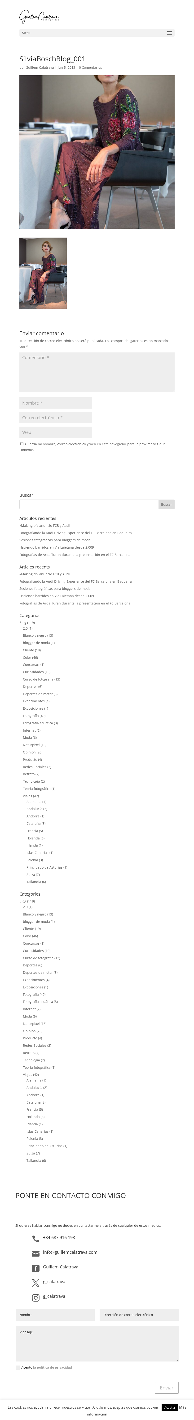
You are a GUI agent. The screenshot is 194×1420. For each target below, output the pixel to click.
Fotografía (31, 715)
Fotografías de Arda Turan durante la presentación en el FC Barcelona (74, 554)
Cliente (28, 650)
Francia (32, 831)
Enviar (166, 1387)
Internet (29, 730)
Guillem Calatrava (40, 67)
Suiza (30, 874)
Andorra (33, 816)
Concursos (31, 664)
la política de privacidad (52, 1367)
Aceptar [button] (169, 1407)
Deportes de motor (38, 694)
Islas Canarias (37, 852)
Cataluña (33, 823)
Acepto (46, 1367)
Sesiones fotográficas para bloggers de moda (55, 540)
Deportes (30, 686)
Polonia (32, 860)
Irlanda (32, 845)
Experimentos (34, 701)
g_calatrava (54, 1281)
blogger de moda (36, 642)
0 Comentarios (90, 67)
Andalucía (34, 809)
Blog (22, 622)
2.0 (25, 628)
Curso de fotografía (38, 679)
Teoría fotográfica (37, 788)
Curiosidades (33, 672)
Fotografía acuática (38, 723)
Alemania (33, 801)
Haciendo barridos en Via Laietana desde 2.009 (56, 547)
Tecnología (31, 781)
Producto (30, 759)
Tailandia (33, 881)
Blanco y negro (34, 635)
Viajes (27, 796)
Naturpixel (31, 745)
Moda (27, 737)
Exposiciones (33, 708)
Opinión (29, 752)
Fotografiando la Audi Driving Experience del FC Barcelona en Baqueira (75, 533)
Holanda (33, 838)
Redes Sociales (34, 767)
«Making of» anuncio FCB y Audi (44, 525)
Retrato (29, 774)
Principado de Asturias (44, 867)
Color (27, 657)
